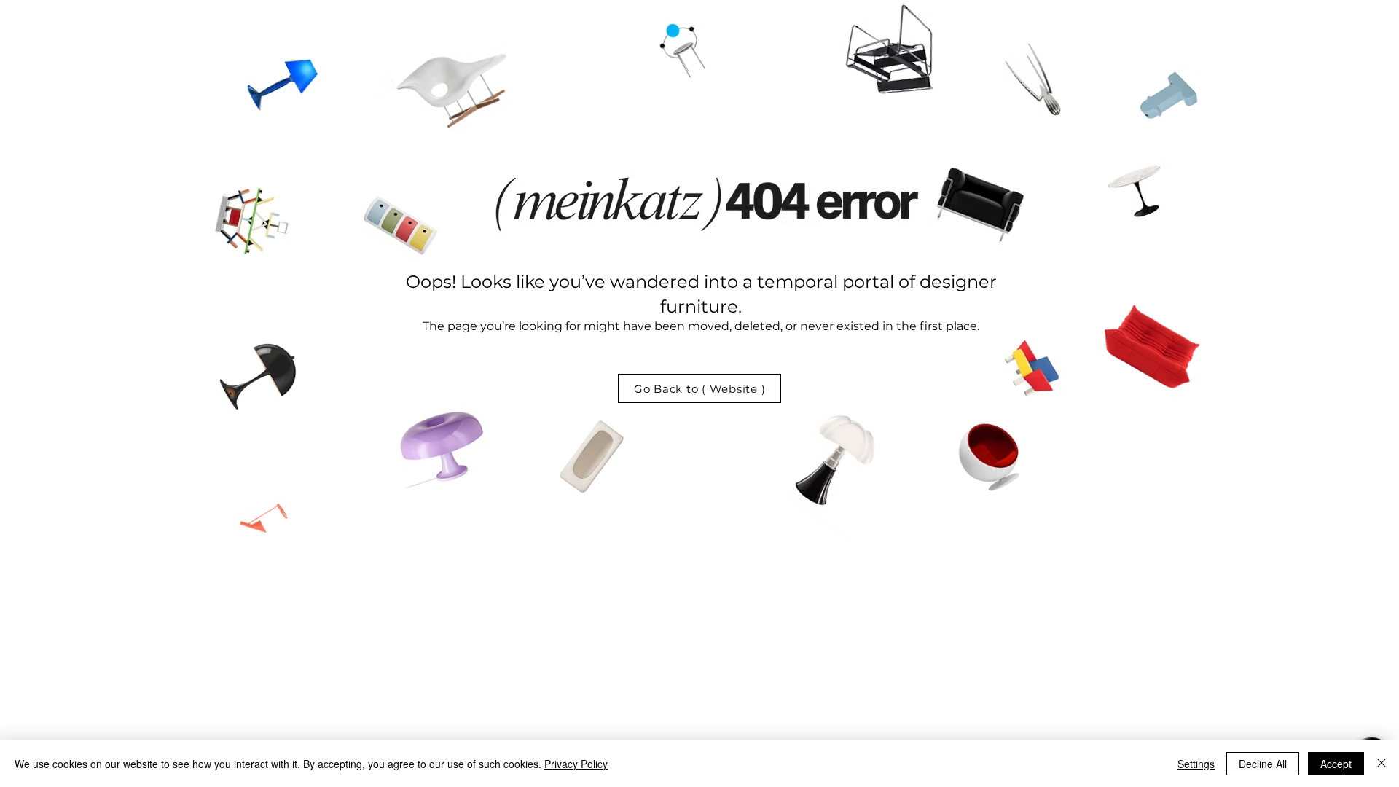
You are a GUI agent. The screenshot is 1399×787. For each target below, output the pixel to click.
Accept (1336, 763)
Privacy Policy (576, 763)
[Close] (1381, 763)
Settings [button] (1196, 763)
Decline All (1263, 763)
